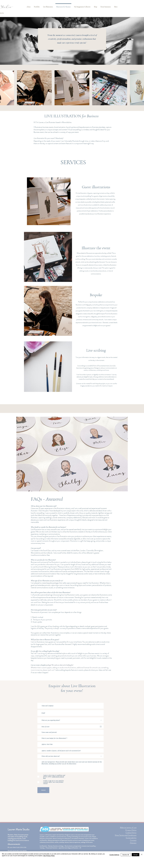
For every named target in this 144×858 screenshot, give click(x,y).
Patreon (133, 843)
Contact (133, 840)
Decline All (125, 855)
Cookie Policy (131, 832)
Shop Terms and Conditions (125, 835)
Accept (135, 855)
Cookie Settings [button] (114, 855)
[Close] (141, 854)
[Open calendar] (100, 726)
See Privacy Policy (49, 856)
